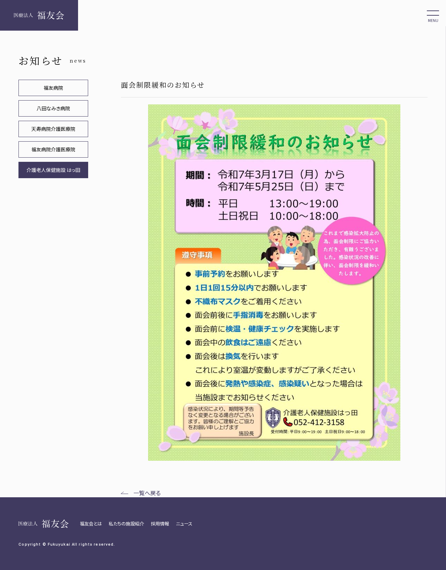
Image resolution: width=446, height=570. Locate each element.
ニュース (184, 523)
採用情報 (160, 523)
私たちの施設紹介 (126, 523)
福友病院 (53, 87)
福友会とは (91, 523)
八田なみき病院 (53, 108)
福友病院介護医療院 (53, 149)
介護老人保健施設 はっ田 (53, 169)
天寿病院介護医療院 (53, 128)
